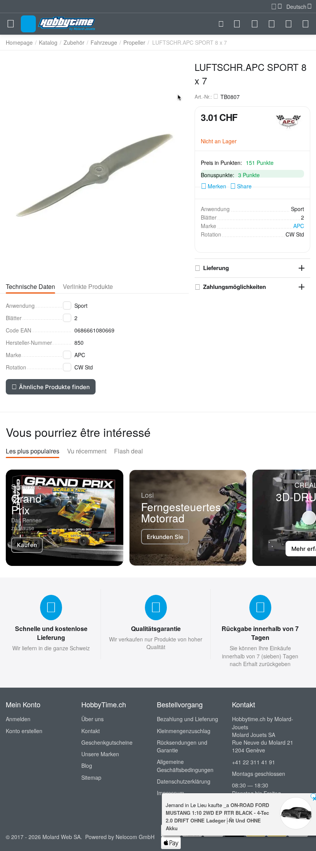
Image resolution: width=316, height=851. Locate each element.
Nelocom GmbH (135, 837)
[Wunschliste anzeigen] (272, 23)
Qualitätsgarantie (156, 628)
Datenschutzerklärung (183, 781)
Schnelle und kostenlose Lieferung (51, 633)
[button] (241, 186)
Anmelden (18, 719)
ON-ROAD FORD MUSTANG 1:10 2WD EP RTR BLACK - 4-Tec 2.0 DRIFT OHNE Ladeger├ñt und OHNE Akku (217, 816)
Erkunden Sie (165, 536)
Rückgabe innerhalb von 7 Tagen (260, 633)
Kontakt (90, 731)
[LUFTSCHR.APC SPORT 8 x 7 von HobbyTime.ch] (94, 164)
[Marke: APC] (288, 121)
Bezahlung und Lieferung (187, 719)
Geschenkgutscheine (107, 742)
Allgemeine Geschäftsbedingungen (185, 765)
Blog (86, 765)
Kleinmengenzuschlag (183, 731)
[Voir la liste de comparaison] (255, 23)
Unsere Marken (100, 754)
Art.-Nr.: (203, 96)
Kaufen (27, 545)
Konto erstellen (24, 731)
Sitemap (91, 777)
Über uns (92, 719)
